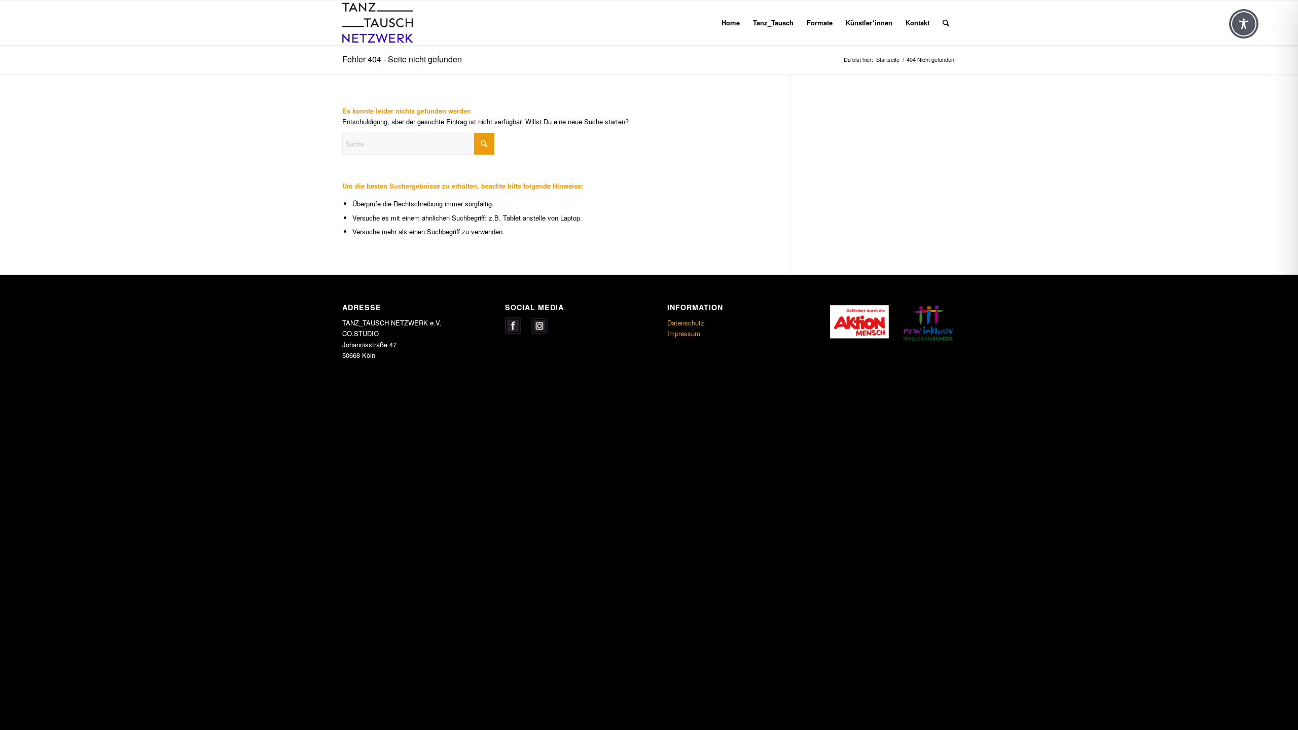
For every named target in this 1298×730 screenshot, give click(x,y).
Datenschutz (685, 322)
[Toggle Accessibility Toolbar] (1243, 24)
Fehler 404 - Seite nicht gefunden (402, 59)
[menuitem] (730, 23)
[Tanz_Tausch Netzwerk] (391, 23)
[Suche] (946, 23)
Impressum (683, 333)
